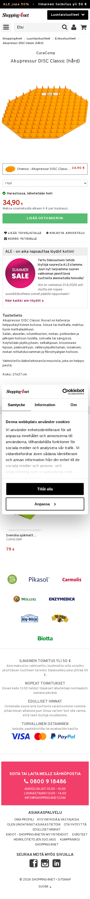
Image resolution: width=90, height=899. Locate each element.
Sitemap (64, 880)
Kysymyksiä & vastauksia (58, 820)
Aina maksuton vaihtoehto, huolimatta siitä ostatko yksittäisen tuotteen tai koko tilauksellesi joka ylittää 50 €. (45, 668)
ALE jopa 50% (16, 4)
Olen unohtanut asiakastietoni (33, 825)
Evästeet (80, 835)
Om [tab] (73, 405)
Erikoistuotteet (65, 39)
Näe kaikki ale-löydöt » (24, 301)
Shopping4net (12, 39)
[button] (83, 27)
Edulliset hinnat (46, 830)
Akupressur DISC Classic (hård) (22, 43)
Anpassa (42, 504)
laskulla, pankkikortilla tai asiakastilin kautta (45, 726)
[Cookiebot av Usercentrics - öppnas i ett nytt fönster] (63, 391)
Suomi (43, 887)
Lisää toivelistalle (24, 233)
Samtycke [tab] (16, 405)
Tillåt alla (45, 489)
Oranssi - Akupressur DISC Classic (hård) (50, 168)
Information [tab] (45, 405)
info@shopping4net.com (45, 798)
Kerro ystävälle (22, 239)
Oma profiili (24, 820)
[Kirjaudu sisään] (73, 27)
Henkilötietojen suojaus (35, 840)
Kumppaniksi (70, 840)
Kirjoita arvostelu (67, 233)
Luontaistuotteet (38, 39)
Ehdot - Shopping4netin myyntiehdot (37, 835)
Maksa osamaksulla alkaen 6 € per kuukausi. (35, 208)
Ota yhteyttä (75, 825)
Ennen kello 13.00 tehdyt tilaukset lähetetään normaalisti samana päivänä (45, 688)
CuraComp (45, 53)
